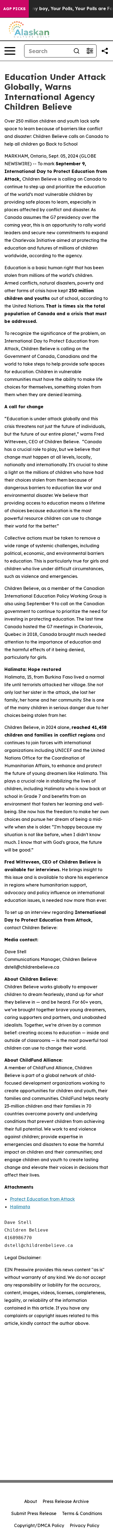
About (30, 1501)
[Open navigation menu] (9, 50)
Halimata (20, 1206)
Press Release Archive (66, 1501)
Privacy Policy (84, 1525)
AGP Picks (14, 8)
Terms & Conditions (82, 1513)
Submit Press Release (33, 1513)
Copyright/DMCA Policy (39, 1525)
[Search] (76, 51)
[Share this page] (105, 50)
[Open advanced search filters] (89, 51)
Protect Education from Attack (42, 1199)
